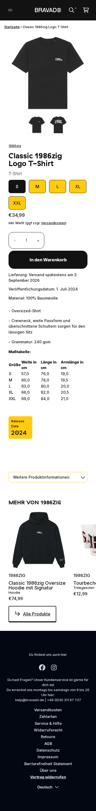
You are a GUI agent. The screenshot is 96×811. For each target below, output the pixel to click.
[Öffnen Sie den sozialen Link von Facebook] (42, 667)
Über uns (48, 770)
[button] (48, 477)
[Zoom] (48, 73)
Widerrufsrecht (48, 730)
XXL (17, 203)
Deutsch (45, 787)
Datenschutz (48, 750)
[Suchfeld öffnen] (71, 10)
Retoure (48, 736)
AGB (48, 743)
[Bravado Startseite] (47, 9)
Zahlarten (48, 716)
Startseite (12, 27)
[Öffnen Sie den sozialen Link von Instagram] (54, 667)
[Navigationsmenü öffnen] (10, 10)
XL (78, 186)
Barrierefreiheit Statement (48, 763)
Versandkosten (53, 223)
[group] (37, 125)
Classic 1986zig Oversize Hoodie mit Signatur (37, 585)
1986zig (15, 146)
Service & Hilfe (48, 723)
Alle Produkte (36, 614)
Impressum (48, 756)
